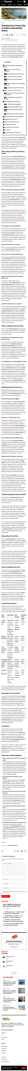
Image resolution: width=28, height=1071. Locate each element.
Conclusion (7, 130)
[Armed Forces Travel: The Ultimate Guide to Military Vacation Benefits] (21, 990)
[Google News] (14, 962)
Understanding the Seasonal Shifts (14, 116)
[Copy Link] (10, 35)
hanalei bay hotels (12, 845)
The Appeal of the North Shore (15, 74)
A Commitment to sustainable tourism (13, 98)
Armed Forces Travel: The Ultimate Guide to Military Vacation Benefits (9, 992)
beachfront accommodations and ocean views (14, 93)
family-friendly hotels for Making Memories (14, 84)
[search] (18, 1)
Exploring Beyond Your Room (12, 101)
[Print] (12, 35)
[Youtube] (14, 957)
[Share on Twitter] (5, 35)
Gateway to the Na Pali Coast (15, 107)
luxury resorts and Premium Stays (13, 80)
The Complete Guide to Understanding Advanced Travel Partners (9, 1000)
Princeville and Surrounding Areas (13, 110)
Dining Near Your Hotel (10, 119)
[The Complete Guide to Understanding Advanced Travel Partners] (21, 999)
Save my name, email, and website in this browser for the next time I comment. (14, 892)
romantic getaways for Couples (15, 87)
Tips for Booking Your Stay (12, 122)
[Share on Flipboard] (7, 35)
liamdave (4, 980)
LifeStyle (7, 908)
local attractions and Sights (13, 104)
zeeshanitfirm (7, 38)
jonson (4, 908)
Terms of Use (8, 1068)
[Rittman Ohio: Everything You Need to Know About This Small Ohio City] (21, 982)
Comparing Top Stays (10, 124)
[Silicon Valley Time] (8, 1)
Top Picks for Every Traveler (14, 76)
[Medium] (14, 966)
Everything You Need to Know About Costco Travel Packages (10, 1009)
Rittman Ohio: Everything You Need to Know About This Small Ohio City (9, 983)
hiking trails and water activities (15, 113)
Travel (2, 22)
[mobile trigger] (2, 1)
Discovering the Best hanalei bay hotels (12, 66)
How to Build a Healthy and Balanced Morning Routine (12, 905)
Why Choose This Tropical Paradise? (12, 70)
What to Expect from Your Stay (12, 90)
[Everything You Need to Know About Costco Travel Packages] (21, 1007)
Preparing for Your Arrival (12, 127)
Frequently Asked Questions (13, 132)
